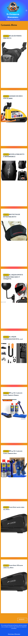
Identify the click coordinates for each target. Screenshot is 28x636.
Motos (14, 33)
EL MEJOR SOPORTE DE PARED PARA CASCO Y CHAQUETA (13, 277)
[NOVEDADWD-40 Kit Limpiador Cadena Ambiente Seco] (14, 467)
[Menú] (26, 10)
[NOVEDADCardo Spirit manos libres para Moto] (14, 523)
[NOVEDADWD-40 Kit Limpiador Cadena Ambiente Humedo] (14, 409)
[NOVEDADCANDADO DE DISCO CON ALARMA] (14, 112)
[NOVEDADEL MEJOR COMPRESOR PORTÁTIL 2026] (14, 353)
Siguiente (21, 619)
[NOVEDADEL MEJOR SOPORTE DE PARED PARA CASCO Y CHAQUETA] (14, 293)
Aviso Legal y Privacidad (14, 634)
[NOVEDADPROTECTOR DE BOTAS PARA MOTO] (14, 231)
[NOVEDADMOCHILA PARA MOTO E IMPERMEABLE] (14, 170)
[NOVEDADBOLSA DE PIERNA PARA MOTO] (14, 52)
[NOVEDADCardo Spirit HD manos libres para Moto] (14, 582)
